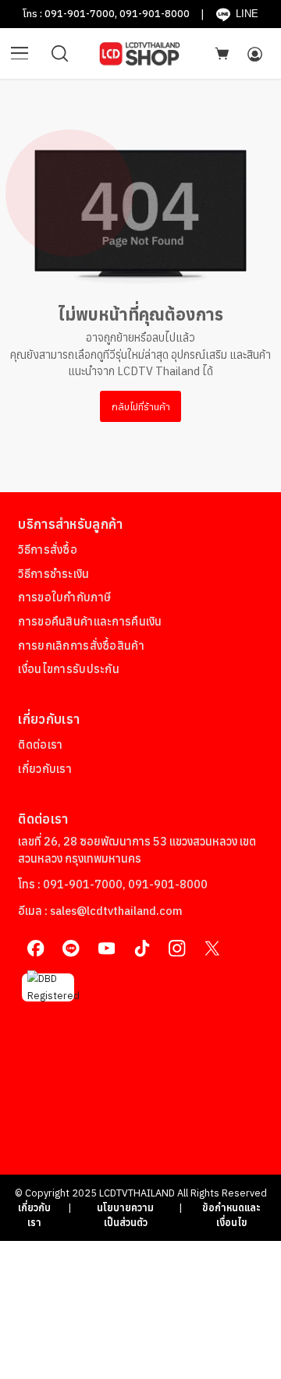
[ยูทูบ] (106, 948)
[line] (71, 948)
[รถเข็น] (222, 53)
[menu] (19, 53)
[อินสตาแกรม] (176, 948)
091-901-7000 (79, 13)
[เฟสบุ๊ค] (35, 948)
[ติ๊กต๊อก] (141, 948)
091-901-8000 (154, 13)
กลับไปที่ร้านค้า (141, 406)
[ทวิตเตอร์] (211, 948)
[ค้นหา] (60, 53)
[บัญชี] (254, 53)
